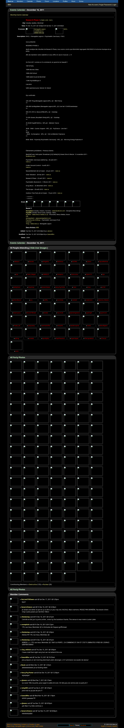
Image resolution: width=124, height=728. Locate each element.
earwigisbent (30, 218)
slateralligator (104, 325)
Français (108, 726)
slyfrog (17, 338)
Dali (17, 274)
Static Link (44, 20)
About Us (9, 724)
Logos (38, 724)
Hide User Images (38, 248)
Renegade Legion (40, 29)
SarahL (89, 325)
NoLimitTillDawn (31, 313)
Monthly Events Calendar (19, 15)
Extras (81, 1)
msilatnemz (89, 300)
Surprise (28, 222)
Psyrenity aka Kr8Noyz (33, 220)
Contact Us (25, 724)
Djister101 (89, 274)
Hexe (89, 287)
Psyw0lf (28, 213)
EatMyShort (16, 287)
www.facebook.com (58, 211)
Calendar (30, 1)
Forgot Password (105, 5)
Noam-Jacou (17, 313)
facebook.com (30, 156)
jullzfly (46, 300)
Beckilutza (60, 261)
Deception (29, 211)
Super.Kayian (74, 338)
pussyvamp (31, 325)
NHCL (65, 29)
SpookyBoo (45, 338)
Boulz (23, 665)
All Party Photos (17, 357)
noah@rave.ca (38, 31)
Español (114, 726)
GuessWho (50, 234)
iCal (50, 20)
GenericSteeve (46, 287)
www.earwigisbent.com (43, 218)
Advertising (17, 724)
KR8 (37, 227)
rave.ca (28, 162)
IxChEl (103, 287)
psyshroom (103, 313)
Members (20, 1)
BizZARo (74, 261)
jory (31, 300)
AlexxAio (31, 261)
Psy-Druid (60, 313)
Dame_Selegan (31, 274)
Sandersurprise (74, 325)
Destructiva (74, 274)
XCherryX (103, 338)
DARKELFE (46, 274)
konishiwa (60, 300)
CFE (27, 216)
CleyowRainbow (103, 261)
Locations (56, 1)
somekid (31, 338)
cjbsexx (49, 231)
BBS (9, 5)
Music (73, 1)
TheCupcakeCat (89, 338)
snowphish (25, 624)
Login (114, 5)
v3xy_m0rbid (26, 650)
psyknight (89, 313)
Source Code (30, 726)
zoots (17, 351)
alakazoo (16, 261)
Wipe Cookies (39, 726)
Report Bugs (10, 726)
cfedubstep (25, 617)
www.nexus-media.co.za (40, 214)
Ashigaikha (46, 261)
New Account (93, 5)
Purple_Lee (17, 325)
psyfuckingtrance (75, 313)
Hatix (74, 287)
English (103, 726)
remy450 (60, 325)
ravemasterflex (45, 325)
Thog (27, 224)
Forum (47, 1)
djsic (103, 274)
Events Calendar (17, 10)
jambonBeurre (17, 300)
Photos (39, 1)
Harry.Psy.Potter (60, 287)
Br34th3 (28, 214)
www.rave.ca (39, 33)
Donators (32, 724)
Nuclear (46, 313)
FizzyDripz (31, 287)
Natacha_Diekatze (103, 300)
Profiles (65, 1)
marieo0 (74, 300)
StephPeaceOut (60, 338)
